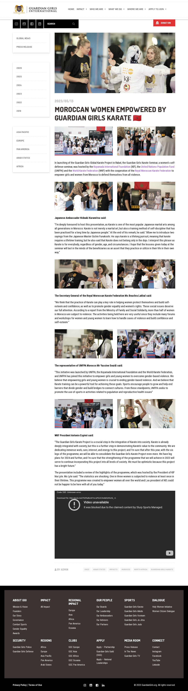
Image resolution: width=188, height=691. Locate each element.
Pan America (22, 149)
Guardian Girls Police (22, 647)
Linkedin (156, 664)
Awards (16, 633)
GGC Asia (73, 651)
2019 (18, 111)
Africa (20, 166)
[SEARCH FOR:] (61, 23)
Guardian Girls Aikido (133, 611)
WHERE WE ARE (135, 9)
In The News (130, 651)
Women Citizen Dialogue (163, 611)
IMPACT (80, 9)
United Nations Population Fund (157, 166)
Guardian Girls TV (132, 656)
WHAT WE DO (115, 9)
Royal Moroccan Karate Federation (153, 170)
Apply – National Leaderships (103, 661)
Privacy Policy (20, 685)
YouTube (156, 660)
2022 (19, 102)
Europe (20, 140)
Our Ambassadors (104, 615)
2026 (19, 68)
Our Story (17, 615)
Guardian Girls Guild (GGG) (105, 653)
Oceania (72, 628)
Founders (17, 611)
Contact (156, 647)
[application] (115, 525)
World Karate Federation (85, 170)
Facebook (156, 656)
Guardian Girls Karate (162, 569)
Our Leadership (103, 611)
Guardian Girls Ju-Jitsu (134, 620)
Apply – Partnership (105, 647)
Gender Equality (20, 628)
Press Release (24, 46)
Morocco (126, 569)
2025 (19, 76)
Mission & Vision (20, 606)
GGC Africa (74, 656)
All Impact (45, 606)
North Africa (140, 569)
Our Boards (101, 606)
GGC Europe (74, 647)
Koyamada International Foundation (112, 166)
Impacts (113, 569)
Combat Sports (20, 624)
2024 (19, 85)
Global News (23, 38)
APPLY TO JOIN (156, 9)
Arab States (99, 569)
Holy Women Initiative (162, 606)
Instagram (156, 651)
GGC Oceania (74, 660)
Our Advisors (102, 620)
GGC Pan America (77, 664)
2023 (86, 569)
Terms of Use (35, 685)
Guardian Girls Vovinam (134, 615)
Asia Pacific (22, 132)
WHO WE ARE (96, 9)
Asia (70, 614)
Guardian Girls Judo (133, 624)
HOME (71, 9)
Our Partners (102, 624)
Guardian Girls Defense (23, 651)
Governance (18, 620)
